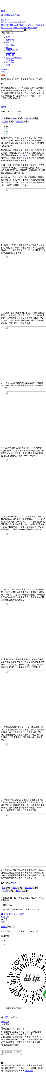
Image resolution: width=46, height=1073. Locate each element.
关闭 (3, 72)
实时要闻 (9, 25)
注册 (3, 69)
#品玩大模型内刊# (29, 28)
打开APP (5, 20)
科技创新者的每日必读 (11, 15)
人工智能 (5, 122)
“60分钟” (22, 155)
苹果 (3, 75)
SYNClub (10, 60)
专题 (19, 22)
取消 (3, 1022)
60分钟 (15, 119)
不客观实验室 (12, 50)
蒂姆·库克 (28, 119)
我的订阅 (17, 28)
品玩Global (22, 25)
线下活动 (13, 22)
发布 (7, 1022)
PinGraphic (7, 28)
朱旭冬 (4, 107)
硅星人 (31, 25)
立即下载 (5, 917)
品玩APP (4, 22)
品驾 (16, 25)
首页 (3, 25)
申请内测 (29, 1071)
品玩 (3, 11)
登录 (24, 22)
